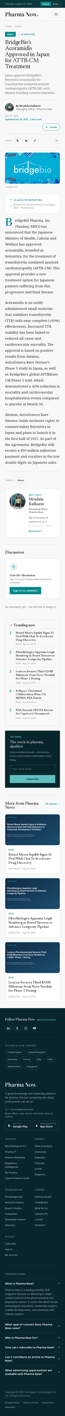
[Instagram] (25, 1028)
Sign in (8, 1249)
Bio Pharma (11, 1172)
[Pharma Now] (21, 14)
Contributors (41, 1202)
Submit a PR (41, 1213)
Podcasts (40, 1163)
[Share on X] (17, 140)
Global (45, 4)
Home (8, 26)
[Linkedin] (8, 1028)
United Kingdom (37, 1052)
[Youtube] (34, 1028)
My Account (11, 1255)
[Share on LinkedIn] (26, 140)
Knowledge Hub (14, 1196)
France (27, 1059)
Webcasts (40, 1157)
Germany (12, 1059)
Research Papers (14, 1202)
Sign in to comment (25, 590)
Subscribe (32, 779)
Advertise (40, 1225)
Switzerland (13, 1066)
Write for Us (41, 1208)
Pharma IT (10, 1151)
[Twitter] (17, 1028)
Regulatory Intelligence (11, 1165)
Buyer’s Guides (13, 1208)
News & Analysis (44, 1146)
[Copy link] (34, 140)
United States (14, 1052)
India (55, 4)
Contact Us (47, 1402)
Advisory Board (43, 1196)
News (18, 26)
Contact (39, 1219)
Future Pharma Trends (17, 1178)
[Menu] (56, 14)
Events (38, 1168)
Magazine (40, 1174)
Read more (35, 531)
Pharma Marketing (15, 1157)
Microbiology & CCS (15, 1146)
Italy (39, 1059)
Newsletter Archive (15, 1219)
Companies (11, 1213)
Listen (53, 127)
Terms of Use (30, 1402)
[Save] (56, 140)
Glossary (10, 1225)
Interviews (40, 1151)
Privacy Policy (12, 1402)
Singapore (32, 1066)
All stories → (52, 803)
